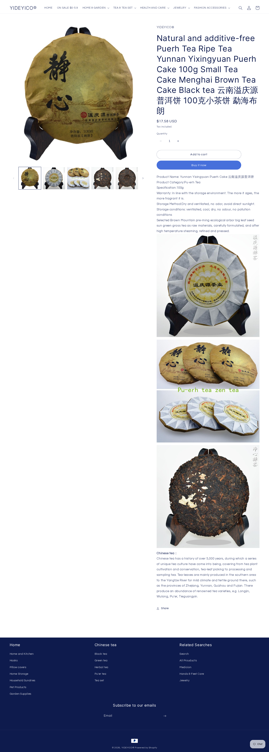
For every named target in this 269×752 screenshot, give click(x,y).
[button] (95, 8)
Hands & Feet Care (192, 674)
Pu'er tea (100, 674)
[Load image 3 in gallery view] (78, 178)
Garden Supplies (20, 693)
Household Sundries (22, 680)
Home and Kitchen (22, 654)
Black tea (101, 654)
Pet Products (18, 687)
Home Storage (19, 674)
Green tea (101, 660)
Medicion (185, 667)
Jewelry (184, 680)
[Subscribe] (165, 716)
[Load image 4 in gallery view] (102, 178)
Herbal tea (101, 667)
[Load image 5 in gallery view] (127, 178)
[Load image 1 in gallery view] (30, 178)
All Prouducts (188, 660)
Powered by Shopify (146, 748)
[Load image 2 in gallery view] (54, 178)
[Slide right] (143, 178)
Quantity (162, 133)
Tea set (99, 680)
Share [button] (165, 608)
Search (184, 654)
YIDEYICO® (128, 748)
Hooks (14, 660)
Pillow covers (18, 667)
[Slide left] (14, 178)
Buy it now (199, 165)
